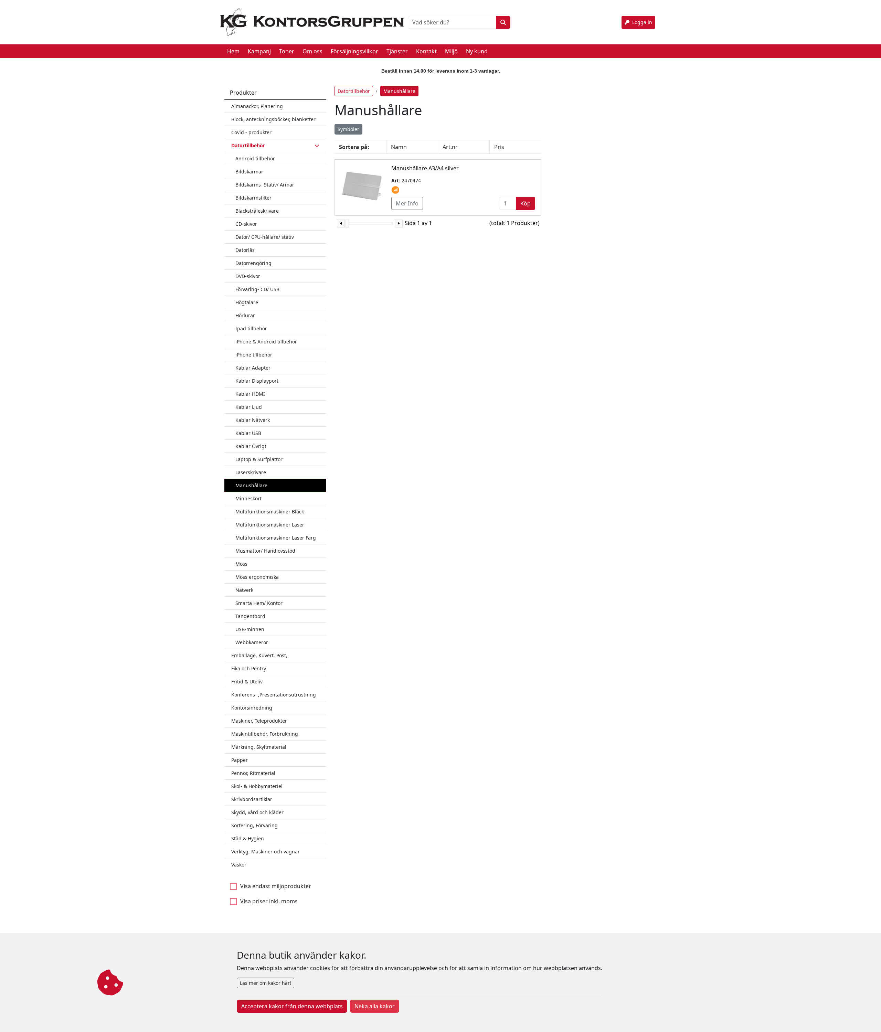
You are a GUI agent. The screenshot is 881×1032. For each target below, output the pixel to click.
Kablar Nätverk (252, 420)
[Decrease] (341, 223)
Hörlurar (245, 315)
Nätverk (244, 590)
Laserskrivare (250, 472)
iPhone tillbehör (253, 354)
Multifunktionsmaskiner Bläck (269, 511)
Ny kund (477, 51)
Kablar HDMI (250, 394)
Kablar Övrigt (250, 446)
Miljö (451, 51)
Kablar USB (248, 433)
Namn (399, 147)
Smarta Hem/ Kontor (259, 603)
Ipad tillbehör (251, 328)
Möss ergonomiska (257, 577)
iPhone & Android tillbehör (266, 341)
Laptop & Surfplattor (259, 459)
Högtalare (246, 302)
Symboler (348, 129)
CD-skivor (246, 224)
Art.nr (450, 147)
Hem (233, 51)
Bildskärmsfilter (253, 197)
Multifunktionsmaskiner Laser (269, 524)
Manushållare (251, 485)
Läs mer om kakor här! (265, 983)
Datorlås (245, 250)
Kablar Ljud (248, 407)
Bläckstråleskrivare (257, 211)
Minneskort (248, 498)
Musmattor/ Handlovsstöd (265, 550)
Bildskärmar (249, 171)
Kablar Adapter (252, 367)
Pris (499, 147)
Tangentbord (250, 616)
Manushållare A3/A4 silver (425, 168)
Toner (286, 51)
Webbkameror (251, 642)
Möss (241, 564)
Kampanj (259, 51)
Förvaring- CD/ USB (257, 289)
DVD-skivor (247, 276)
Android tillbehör (255, 158)
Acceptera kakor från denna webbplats (292, 1006)
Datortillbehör (354, 91)
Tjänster (397, 51)
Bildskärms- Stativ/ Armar (264, 184)
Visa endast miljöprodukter (275, 886)
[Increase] (399, 223)
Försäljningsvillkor (354, 51)
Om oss (312, 51)
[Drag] (347, 223)
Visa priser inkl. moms (269, 901)
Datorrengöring (253, 263)
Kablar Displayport (256, 380)
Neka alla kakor (374, 1006)
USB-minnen (249, 629)
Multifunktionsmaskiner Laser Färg (275, 537)
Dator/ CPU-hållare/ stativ (264, 237)
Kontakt (426, 51)
